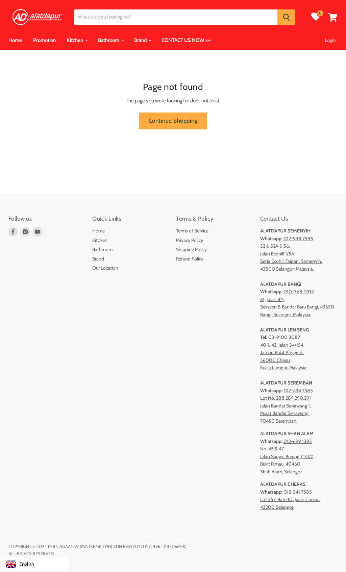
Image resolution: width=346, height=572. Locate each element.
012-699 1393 (297, 441)
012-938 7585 (298, 238)
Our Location (105, 268)
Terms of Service (192, 231)
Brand (141, 40)
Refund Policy (189, 259)
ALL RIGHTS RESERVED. (31, 553)
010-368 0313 (298, 292)
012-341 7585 (297, 492)
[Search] (286, 17)
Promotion (44, 40)
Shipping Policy (191, 249)
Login (330, 40)
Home (15, 40)
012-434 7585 (298, 391)
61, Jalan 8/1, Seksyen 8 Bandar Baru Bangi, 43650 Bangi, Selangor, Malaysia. (297, 307)
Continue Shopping (173, 120)
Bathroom (109, 40)
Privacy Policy (189, 240)
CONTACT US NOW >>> (186, 40)
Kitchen (75, 40)
